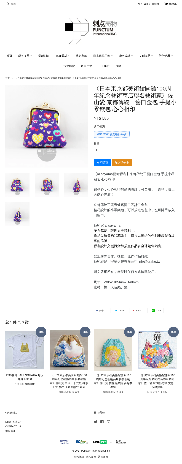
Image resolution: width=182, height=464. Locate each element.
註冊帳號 (154, 4)
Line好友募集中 (14, 421)
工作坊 (105, 66)
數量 (96, 143)
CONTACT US (13, 426)
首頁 (9, 56)
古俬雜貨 (69, 66)
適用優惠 (99, 126)
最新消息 (44, 56)
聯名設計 (125, 56)
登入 (140, 4)
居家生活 (87, 66)
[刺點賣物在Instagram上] (108, 422)
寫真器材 (62, 56)
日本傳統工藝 (102, 56)
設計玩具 (165, 56)
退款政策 (103, 456)
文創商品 (145, 56)
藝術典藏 (81, 56)
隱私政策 (91, 456)
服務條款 (79, 456)
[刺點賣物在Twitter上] (96, 422)
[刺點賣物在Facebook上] (102, 422)
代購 (118, 66)
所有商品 (24, 56)
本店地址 (10, 431)
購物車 (173, 4)
